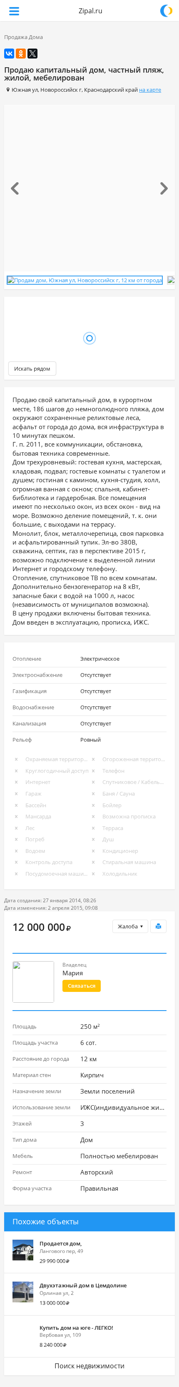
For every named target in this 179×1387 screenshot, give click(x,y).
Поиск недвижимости (89, 1364)
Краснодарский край (111, 89)
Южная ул (25, 89)
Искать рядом (32, 367)
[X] (32, 54)
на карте (150, 89)
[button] (17, 188)
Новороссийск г (61, 89)
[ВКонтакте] (9, 54)
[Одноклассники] (21, 54)
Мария (72, 971)
